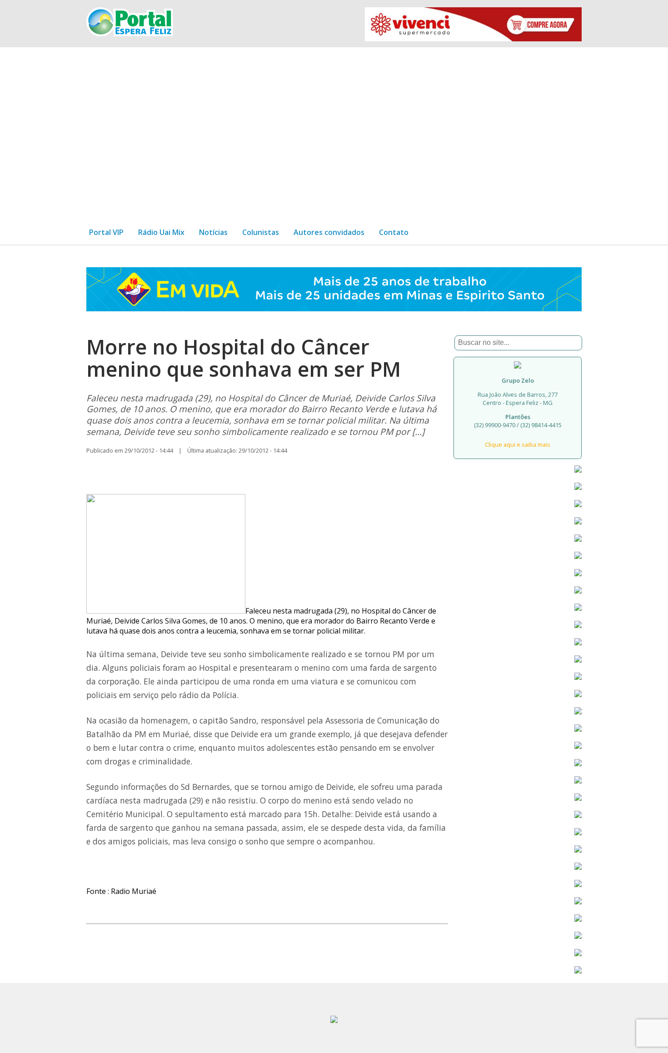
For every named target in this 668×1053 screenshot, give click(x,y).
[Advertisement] (334, 130)
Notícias (213, 232)
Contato (394, 232)
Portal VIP (106, 232)
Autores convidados (329, 232)
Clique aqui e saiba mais (517, 444)
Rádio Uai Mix (161, 232)
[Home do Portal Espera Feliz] (129, 34)
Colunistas (260, 232)
